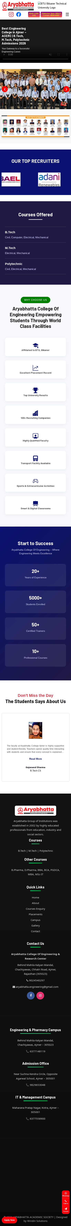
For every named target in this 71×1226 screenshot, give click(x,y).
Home (35, 897)
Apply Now (9, 1220)
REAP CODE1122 (34, 14)
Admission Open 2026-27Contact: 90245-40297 (51, 14)
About (35, 903)
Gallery (35, 925)
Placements (35, 914)
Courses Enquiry (35, 908)
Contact (35, 931)
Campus (35, 920)
